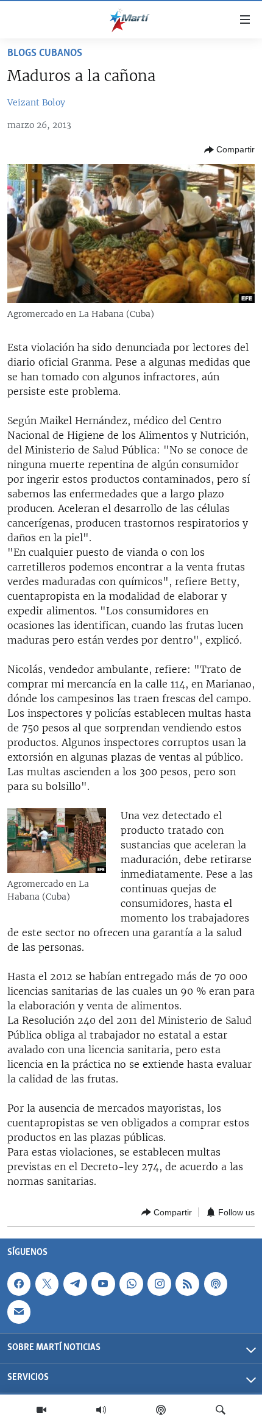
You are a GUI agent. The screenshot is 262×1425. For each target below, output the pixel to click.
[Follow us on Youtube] (103, 1283)
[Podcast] (161, 1410)
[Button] (229, 150)
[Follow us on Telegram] (75, 1283)
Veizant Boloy (36, 102)
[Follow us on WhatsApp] (131, 1283)
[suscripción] (18, 1311)
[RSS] (187, 1283)
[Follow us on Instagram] (159, 1283)
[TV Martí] (41, 1410)
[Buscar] (220, 1410)
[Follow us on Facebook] (18, 1283)
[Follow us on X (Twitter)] (46, 1283)
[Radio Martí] (101, 1410)
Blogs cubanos (44, 53)
